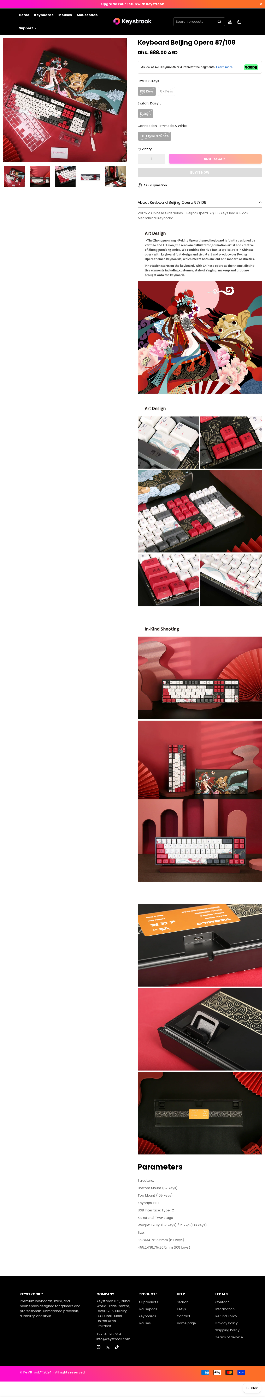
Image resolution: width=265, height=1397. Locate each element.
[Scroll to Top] (257, 1374)
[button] (239, 21)
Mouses (65, 15)
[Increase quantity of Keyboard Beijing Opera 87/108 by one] (159, 158)
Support (26, 28)
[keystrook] (132, 22)
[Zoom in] (118, 47)
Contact (183, 1316)
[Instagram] (98, 1347)
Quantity (145, 149)
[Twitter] (108, 1347)
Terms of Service (229, 1337)
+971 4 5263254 (109, 1334)
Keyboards (43, 15)
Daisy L (145, 113)
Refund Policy (226, 1316)
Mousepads (87, 15)
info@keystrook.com (113, 1339)
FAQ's (181, 1309)
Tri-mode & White (154, 136)
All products (148, 1302)
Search (182, 1302)
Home (24, 15)
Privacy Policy (226, 1323)
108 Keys (147, 91)
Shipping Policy (227, 1330)
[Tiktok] (117, 1347)
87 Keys (166, 91)
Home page (186, 1323)
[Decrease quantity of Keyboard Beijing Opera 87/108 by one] (142, 158)
